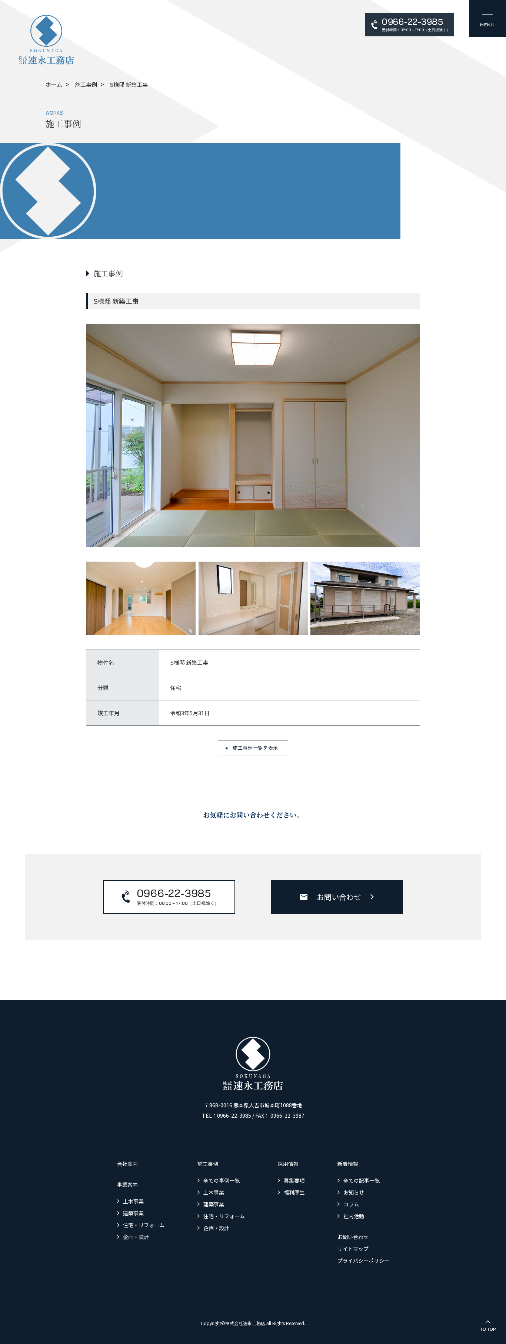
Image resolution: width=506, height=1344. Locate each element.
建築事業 (133, 1213)
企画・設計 (136, 1237)
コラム (351, 1204)
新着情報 (347, 1163)
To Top (488, 1329)
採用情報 (288, 1163)
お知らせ (353, 1192)
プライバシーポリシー (363, 1260)
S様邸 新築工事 (129, 84)
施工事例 (86, 84)
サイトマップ (353, 1248)
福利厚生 (294, 1192)
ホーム (54, 84)
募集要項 (294, 1180)
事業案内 (127, 1184)
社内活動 (353, 1216)
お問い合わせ (339, 896)
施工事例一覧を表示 (255, 747)
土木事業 (133, 1201)
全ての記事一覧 (361, 1180)
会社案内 (127, 1163)
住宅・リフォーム (143, 1225)
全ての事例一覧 (221, 1180)
